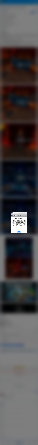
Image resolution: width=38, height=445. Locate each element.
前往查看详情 (19, 231)
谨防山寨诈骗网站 (19, 218)
